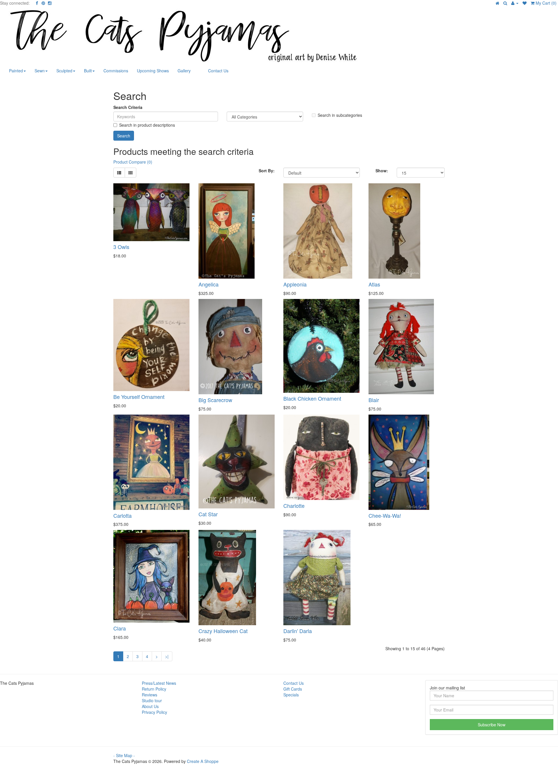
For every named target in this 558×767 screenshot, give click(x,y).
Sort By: (267, 170)
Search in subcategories (340, 115)
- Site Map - (124, 755)
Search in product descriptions (147, 125)
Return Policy (154, 689)
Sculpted (64, 71)
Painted (16, 71)
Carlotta (122, 515)
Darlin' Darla (297, 631)
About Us (150, 706)
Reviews (149, 695)
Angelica (208, 284)
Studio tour (152, 700)
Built (88, 71)
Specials (291, 695)
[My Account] (514, 3)
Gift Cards (292, 689)
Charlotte (294, 505)
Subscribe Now (491, 724)
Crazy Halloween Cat (223, 631)
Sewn (40, 71)
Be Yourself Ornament (138, 396)
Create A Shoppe (203, 761)
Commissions (115, 71)
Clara (119, 628)
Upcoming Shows (153, 71)
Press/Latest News (159, 683)
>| (167, 656)
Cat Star (208, 514)
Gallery (184, 71)
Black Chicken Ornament (312, 398)
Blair (374, 400)
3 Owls (121, 246)
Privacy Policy (154, 712)
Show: (381, 170)
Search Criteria (127, 107)
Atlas (374, 284)
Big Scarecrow (215, 400)
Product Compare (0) (132, 162)
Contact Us (218, 71)
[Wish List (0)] (525, 3)
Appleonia (295, 284)
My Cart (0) (545, 3)
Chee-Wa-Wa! (385, 515)
